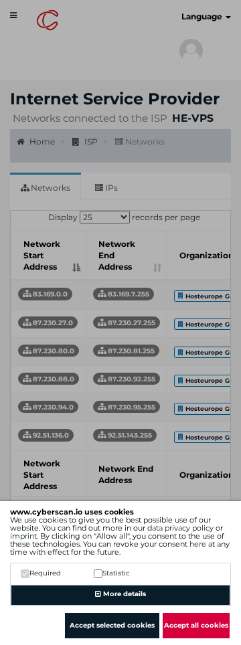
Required (45, 573)
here (197, 544)
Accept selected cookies (112, 625)
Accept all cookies (196, 625)
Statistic (116, 573)
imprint (23, 536)
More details (123, 593)
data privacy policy (180, 528)
